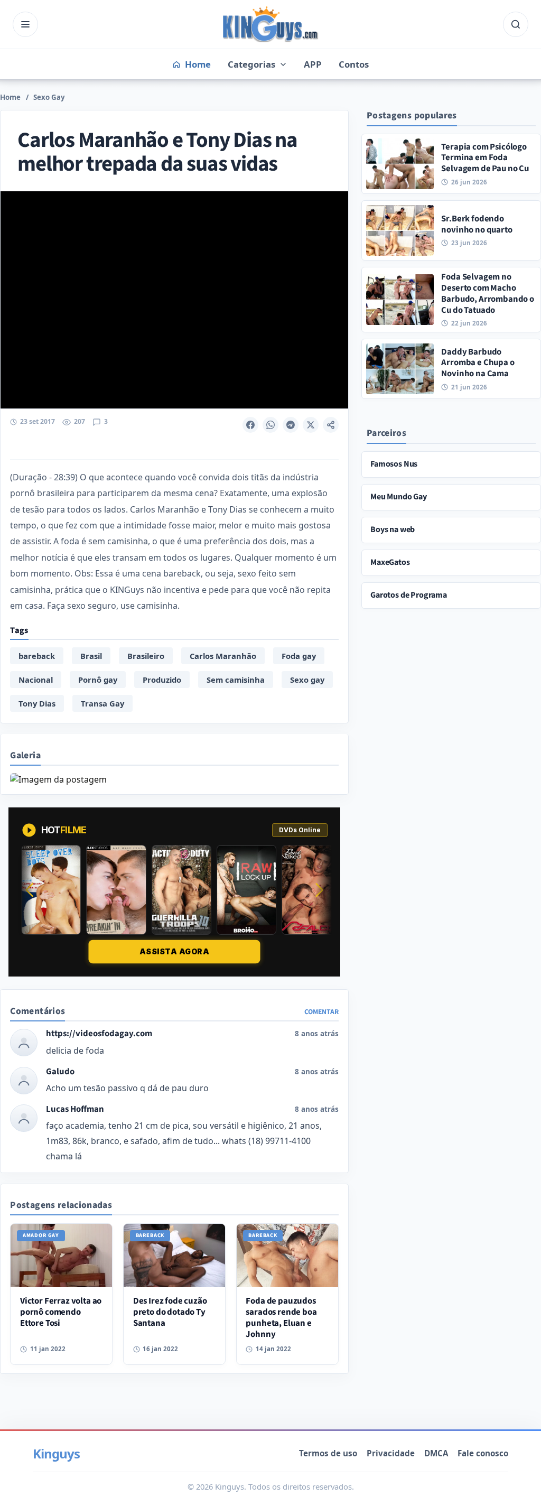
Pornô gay (97, 679)
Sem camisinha (236, 679)
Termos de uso (328, 1453)
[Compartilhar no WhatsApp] (270, 425)
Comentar (321, 1012)
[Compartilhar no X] (311, 425)
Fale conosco (483, 1453)
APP (313, 64)
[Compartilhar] (331, 425)
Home (10, 97)
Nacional (35, 679)
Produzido (162, 679)
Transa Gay (102, 703)
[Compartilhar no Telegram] (291, 425)
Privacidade (391, 1453)
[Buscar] (515, 24)
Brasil (91, 655)
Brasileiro (145, 655)
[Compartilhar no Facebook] (250, 425)
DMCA (436, 1453)
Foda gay (299, 655)
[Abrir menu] (25, 24)
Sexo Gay (49, 97)
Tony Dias (36, 703)
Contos (354, 64)
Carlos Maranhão (223, 655)
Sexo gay (307, 679)
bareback (36, 655)
